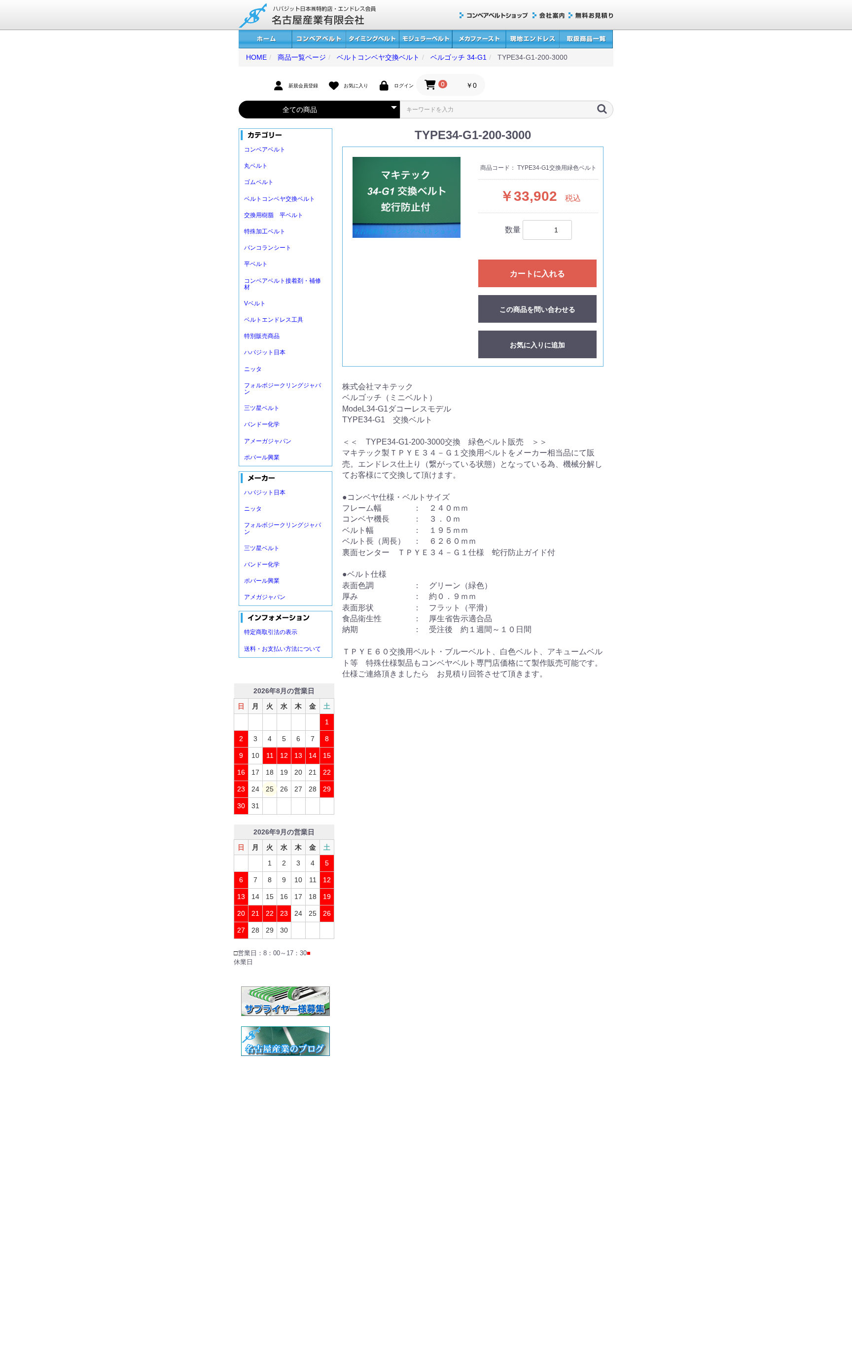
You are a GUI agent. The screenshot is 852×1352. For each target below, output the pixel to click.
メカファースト (479, 39)
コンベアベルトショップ (494, 15)
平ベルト (256, 264)
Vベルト (255, 303)
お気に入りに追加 (537, 345)
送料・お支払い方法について (282, 648)
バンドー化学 (262, 424)
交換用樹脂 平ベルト (273, 215)
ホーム (265, 39)
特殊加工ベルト (264, 231)
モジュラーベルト (425, 39)
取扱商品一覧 (586, 39)
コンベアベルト (319, 39)
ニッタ (253, 369)
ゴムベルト (259, 182)
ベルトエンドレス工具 (273, 319)
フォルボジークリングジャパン (282, 388)
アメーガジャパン (267, 441)
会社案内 (548, 15)
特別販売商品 (262, 336)
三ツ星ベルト (262, 408)
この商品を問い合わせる (537, 309)
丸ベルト (256, 165)
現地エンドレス (532, 39)
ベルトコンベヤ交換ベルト (279, 198)
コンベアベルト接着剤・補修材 (282, 284)
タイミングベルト (372, 39)
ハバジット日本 (264, 352)
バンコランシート (267, 247)
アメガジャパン (264, 597)
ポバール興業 (262, 457)
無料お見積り (590, 15)
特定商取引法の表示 (270, 632)
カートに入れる (537, 273)
